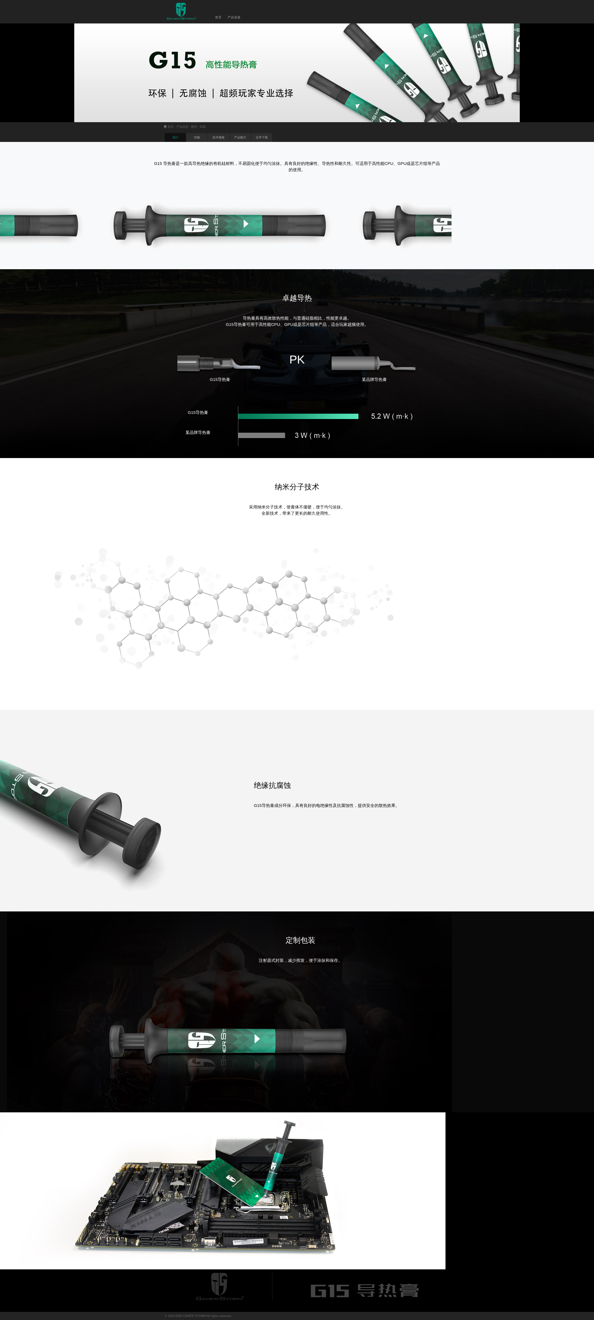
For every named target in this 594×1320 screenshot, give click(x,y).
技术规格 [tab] (219, 137)
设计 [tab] (175, 137)
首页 (171, 126)
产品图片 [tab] (240, 137)
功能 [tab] (197, 137)
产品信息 (182, 126)
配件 (194, 126)
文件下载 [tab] (262, 137)
